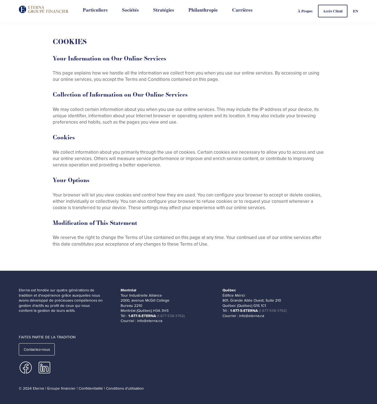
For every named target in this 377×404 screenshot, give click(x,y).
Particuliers (95, 9)
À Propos (305, 11)
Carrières (242, 9)
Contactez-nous (37, 349)
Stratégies (163, 9)
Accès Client (333, 11)
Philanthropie (203, 9)
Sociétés (130, 9)
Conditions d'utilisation (125, 388)
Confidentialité (91, 388)
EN (355, 11)
